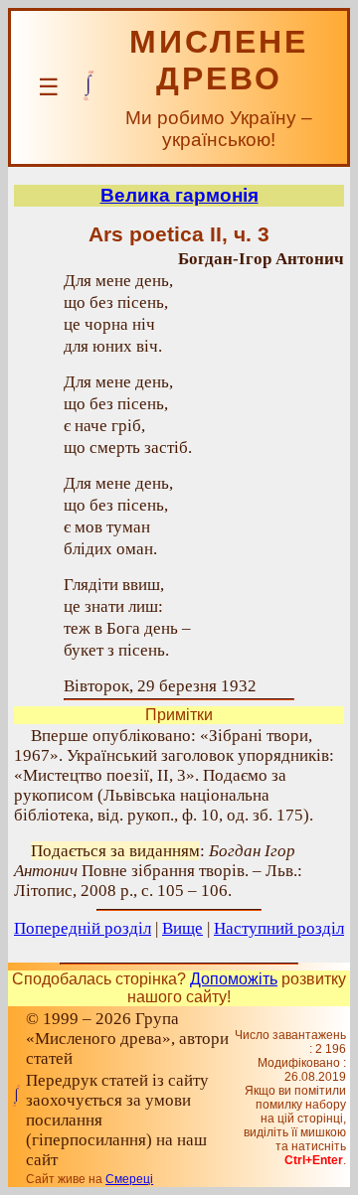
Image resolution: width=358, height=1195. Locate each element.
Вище (182, 928)
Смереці (129, 1179)
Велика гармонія (179, 195)
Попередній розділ (82, 928)
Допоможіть (233, 979)
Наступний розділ (279, 928)
